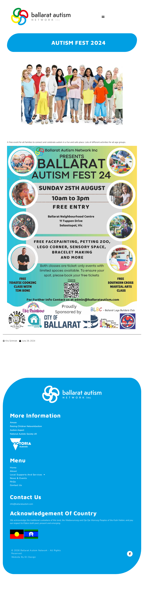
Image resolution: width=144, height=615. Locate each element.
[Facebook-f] (130, 554)
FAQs (13, 481)
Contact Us (16, 485)
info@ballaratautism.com (21, 504)
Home (13, 467)
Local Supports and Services (26, 474)
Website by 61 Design (23, 557)
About (13, 471)
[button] (103, 16)
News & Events (18, 478)
